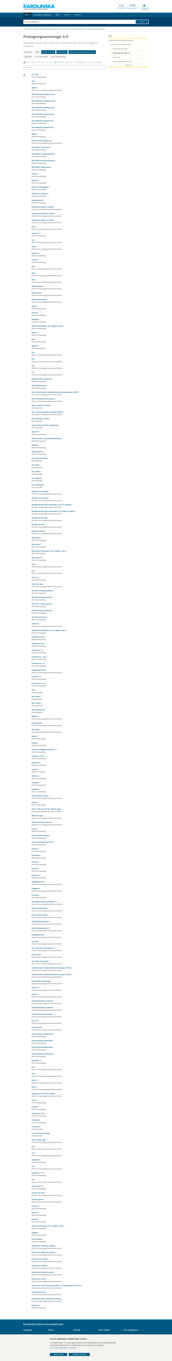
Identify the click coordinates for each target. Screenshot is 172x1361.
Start (26, 29)
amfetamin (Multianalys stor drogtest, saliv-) (49, 630)
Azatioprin (36, 1305)
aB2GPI (34, 88)
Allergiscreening (38, 524)
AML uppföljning (38, 710)
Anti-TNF (35, 1021)
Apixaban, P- (36, 1060)
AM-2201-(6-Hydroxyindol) (42, 597)
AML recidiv (36, 703)
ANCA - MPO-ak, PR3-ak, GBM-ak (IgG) (46, 809)
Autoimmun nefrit (38, 1279)
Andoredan (36, 855)
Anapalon (35, 782)
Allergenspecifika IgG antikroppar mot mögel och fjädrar (53, 511)
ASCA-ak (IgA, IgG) (38, 1140)
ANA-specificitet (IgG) (40, 796)
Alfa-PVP (35, 432)
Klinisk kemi (28, 56)
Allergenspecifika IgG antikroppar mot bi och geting (51, 505)
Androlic (35, 868)
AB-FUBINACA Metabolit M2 (42, 121)
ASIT (33, 1146)
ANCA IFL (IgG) (37, 816)
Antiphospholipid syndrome (42, 1001)
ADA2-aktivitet (37, 286)
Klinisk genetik (62, 52)
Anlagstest (36, 888)
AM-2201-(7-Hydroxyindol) (42, 604)
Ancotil (34, 829)
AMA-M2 (35, 624)
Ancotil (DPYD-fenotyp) (40, 835)
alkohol (34, 445)
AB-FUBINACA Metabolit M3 (42, 127)
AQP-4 (34, 1087)
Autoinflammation (39, 1292)
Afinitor (34, 332)
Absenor (35, 180)
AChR (34, 227)
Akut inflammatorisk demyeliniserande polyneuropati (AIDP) (55, 392)
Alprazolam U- (37, 557)
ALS (33, 571)
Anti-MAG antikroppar (40, 961)
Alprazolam (36, 538)
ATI (33, 1179)
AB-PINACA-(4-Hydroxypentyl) (43, 154)
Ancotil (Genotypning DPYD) (42, 842)
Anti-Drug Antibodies (40, 908)
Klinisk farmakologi (48, 52)
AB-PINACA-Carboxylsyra (41, 167)
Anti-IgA (35, 941)
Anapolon (35, 789)
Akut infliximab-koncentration (43, 399)
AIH (33, 352)
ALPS (33, 564)
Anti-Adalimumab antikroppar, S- (44, 902)
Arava (34, 1100)
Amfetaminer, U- (38, 663)
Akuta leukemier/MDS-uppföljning (45, 425)
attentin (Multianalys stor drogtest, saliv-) (48, 1226)
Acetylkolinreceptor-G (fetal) (42, 220)
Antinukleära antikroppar (41, 981)
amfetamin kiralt (38, 637)
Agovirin (35, 346)
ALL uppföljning (38, 485)
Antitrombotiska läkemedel (42, 1034)
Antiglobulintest (38, 935)
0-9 (100, 62)
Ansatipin (35, 895)
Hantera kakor (58, 1354)
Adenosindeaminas (39, 299)
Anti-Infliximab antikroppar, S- (43, 948)
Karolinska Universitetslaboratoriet (75, 29)
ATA (33, 1166)
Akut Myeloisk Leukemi (40, 419)
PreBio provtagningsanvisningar (122, 61)
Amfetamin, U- (37, 650)
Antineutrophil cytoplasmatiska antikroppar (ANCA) (51, 968)
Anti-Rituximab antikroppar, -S (43, 1014)
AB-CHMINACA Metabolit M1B (43, 101)
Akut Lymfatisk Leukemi (41, 405)
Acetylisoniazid (37, 200)
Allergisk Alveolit (38, 531)
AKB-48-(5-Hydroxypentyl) (42, 379)
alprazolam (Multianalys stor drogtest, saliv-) (49, 551)
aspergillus (36, 1160)
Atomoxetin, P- (37, 1186)
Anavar (34, 802)
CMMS (37, 52)
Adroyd (34, 313)
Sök (142, 22)
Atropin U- (36, 1206)
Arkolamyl (35, 1120)
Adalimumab (36, 293)
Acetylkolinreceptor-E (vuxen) (43, 213)
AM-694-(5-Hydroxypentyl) (42, 610)
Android (35, 862)
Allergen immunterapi (40, 491)
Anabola (35, 743)
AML (33, 690)
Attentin (35, 1213)
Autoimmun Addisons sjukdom (43, 1246)
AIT (33, 366)
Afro (33, 339)
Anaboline (35, 763)
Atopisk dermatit (38, 1193)
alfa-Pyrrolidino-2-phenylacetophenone (47, 438)
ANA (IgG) (35, 730)
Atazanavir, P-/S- (38, 1173)
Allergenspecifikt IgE (39, 518)
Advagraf (35, 319)
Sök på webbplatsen (31, 22)
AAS (33, 81)
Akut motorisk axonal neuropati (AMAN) (47, 412)
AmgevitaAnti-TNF (38, 670)
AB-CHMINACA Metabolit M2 (43, 108)
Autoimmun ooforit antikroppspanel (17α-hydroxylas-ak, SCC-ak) (56, 1285)
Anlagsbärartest (38, 882)
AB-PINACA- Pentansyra (41, 147)
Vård (30, 29)
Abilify (34, 134)
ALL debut (35, 465)
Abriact (34, 174)
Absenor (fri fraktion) (40, 194)
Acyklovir (35, 253)
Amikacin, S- (36, 677)
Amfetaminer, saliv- (39, 657)
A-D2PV (34, 260)
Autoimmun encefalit (40, 1259)
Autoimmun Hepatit (39, 1266)
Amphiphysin (37, 723)
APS (33, 1067)
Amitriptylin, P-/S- (38, 683)
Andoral (35, 849)
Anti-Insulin (36, 955)
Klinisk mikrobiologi (41, 56)
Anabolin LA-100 (38, 756)
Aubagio (35, 1232)
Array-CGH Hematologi (40, 1133)
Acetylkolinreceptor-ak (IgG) (42, 207)
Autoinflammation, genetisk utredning (46, 1299)
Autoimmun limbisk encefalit (43, 1272)
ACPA (34, 246)
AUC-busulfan (37, 1239)
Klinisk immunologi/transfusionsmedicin (82, 52)
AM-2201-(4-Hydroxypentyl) (42, 591)
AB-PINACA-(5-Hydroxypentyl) (43, 160)
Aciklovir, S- (36, 233)
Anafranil (35, 776)
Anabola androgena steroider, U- (44, 749)
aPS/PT (34, 1080)
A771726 (35, 74)
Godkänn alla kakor (79, 1354)
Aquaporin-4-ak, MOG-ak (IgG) (43, 1093)
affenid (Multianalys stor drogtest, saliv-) (47, 326)
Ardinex (35, 1107)
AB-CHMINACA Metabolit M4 (43, 114)
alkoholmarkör (37, 452)
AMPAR (34, 716)
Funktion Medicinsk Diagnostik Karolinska (48, 29)
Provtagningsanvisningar (96, 29)
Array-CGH (36, 1127)
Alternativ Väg (37, 584)
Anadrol (35, 769)
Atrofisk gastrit (37, 1199)
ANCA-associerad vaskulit (41, 822)
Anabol (34, 736)
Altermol (35, 577)
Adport (34, 306)
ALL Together (37, 478)
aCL (33, 240)
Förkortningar (117, 57)
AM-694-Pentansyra (39, 617)
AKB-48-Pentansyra (39, 385)
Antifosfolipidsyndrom (40, 921)
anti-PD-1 (35, 988)
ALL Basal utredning (39, 458)
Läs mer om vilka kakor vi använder (63, 1348)
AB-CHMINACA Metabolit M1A (43, 94)
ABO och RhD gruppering (41, 141)
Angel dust (36, 875)
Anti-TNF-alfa (37, 1027)
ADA (33, 266)
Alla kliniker (28, 52)
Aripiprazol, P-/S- (38, 1113)
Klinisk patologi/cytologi (58, 56)
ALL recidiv (36, 471)
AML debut (36, 696)
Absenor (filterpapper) (40, 187)
